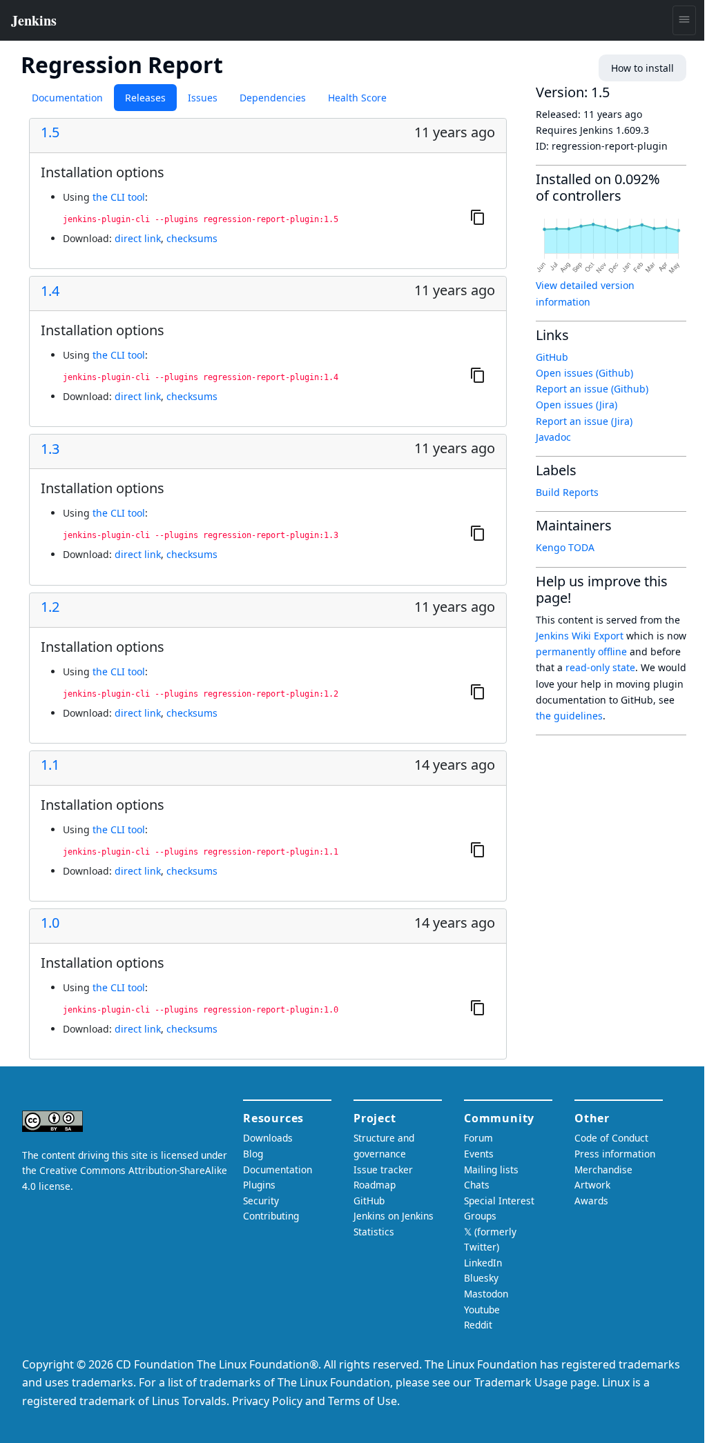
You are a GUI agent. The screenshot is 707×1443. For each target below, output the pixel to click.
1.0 (50, 923)
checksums (191, 238)
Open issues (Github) (584, 372)
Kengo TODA (565, 547)
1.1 (50, 765)
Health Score (357, 97)
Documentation (67, 97)
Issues (202, 97)
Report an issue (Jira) (584, 421)
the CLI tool (119, 196)
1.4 (50, 291)
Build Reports (567, 492)
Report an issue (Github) (592, 388)
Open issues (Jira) (576, 404)
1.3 (50, 449)
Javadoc (553, 437)
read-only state (600, 667)
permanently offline (581, 651)
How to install (642, 67)
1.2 (50, 607)
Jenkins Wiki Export (579, 635)
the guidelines (569, 715)
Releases (145, 97)
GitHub (552, 357)
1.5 (50, 132)
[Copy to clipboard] (478, 216)
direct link (138, 238)
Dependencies (273, 97)
